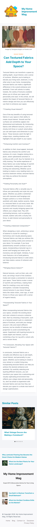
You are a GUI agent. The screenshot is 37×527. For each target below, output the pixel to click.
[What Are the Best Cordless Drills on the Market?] (5, 501)
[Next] (32, 423)
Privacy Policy (29, 523)
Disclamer (30, 521)
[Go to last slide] (5, 423)
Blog (13, 521)
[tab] (14, 441)
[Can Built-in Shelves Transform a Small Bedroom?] (5, 494)
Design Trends (18, 54)
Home (8, 521)
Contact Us (21, 521)
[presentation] (18, 418)
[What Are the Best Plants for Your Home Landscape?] (5, 463)
